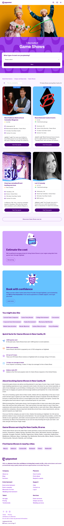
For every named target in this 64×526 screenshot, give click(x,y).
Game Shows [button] (32, 47)
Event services (37, 498)
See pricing (10, 260)
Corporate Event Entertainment (12, 322)
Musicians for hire (8, 489)
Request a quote (38, 478)
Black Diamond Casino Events (45, 118)
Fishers (40, 448)
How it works (37, 474)
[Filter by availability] (14, 83)
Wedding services (38, 503)
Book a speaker (7, 487)
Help (34, 485)
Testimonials (6, 503)
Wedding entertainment (9, 491)
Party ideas (36, 476)
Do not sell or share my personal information (14, 518)
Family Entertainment (30, 322)
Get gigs (5, 498)
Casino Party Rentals (27, 317)
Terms (4, 514)
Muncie (5, 448)
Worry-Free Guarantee (16, 294)
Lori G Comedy (40, 183)
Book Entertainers (7, 78)
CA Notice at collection (9, 516)
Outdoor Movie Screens (39, 326)
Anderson (13, 448)
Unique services (38, 500)
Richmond (32, 448)
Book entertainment (8, 485)
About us (5, 474)
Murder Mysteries (24, 326)
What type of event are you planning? (17, 55)
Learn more (10, 301)
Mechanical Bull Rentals (45, 322)
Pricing (4, 500)
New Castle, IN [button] (33, 43)
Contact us (36, 487)
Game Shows (31, 78)
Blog (3, 476)
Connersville (22, 448)
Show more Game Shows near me (32, 219)
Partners (5, 478)
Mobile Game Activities (9, 326)
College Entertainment (42, 317)
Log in (35, 489)
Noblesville (48, 448)
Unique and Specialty (20, 78)
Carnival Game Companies (10, 317)
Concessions (55, 317)
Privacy (10, 514)
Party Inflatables (53, 326)
